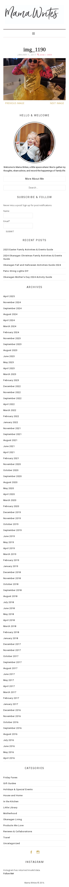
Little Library (10, 807)
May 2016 (8, 752)
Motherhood (10, 813)
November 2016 (12, 716)
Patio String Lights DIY (15, 271)
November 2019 (12, 518)
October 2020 (10, 470)
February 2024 (11, 332)
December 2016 (12, 710)
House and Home (13, 795)
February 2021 (11, 458)
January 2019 (10, 566)
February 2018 (11, 632)
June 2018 (9, 608)
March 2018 (9, 626)
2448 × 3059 (46, 55)
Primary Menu (34, 33)
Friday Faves (10, 777)
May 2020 (8, 488)
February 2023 (11, 380)
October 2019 (10, 524)
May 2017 (8, 680)
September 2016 (12, 728)
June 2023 (9, 356)
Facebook (31, 852)
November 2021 (12, 428)
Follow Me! (8, 873)
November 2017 (12, 650)
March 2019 (9, 554)
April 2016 (9, 758)
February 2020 (11, 506)
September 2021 (12, 434)
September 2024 (12, 308)
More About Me (34, 178)
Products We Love (13, 825)
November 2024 (12, 302)
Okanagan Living (12, 819)
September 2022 (12, 398)
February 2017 (11, 698)
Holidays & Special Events (18, 789)
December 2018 (12, 572)
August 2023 (10, 350)
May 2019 (8, 542)
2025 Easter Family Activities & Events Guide (28, 249)
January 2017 (10, 704)
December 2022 (12, 386)
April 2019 (9, 548)
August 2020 (10, 482)
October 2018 (10, 584)
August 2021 (10, 440)
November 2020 (12, 464)
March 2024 (9, 326)
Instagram (38, 852)
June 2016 (9, 746)
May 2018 (8, 614)
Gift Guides (9, 783)
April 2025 (9, 296)
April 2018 (9, 620)
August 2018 (10, 596)
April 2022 (9, 404)
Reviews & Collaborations (17, 831)
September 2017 (12, 662)
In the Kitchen (11, 801)
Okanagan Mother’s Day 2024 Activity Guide (27, 277)
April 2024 (9, 320)
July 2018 (8, 602)
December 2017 (12, 644)
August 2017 (10, 668)
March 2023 (9, 374)
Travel (6, 837)
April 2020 (9, 494)
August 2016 (10, 734)
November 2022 (12, 392)
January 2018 (10, 638)
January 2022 (10, 422)
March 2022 (9, 410)
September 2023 (12, 344)
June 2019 (9, 536)
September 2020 (12, 476)
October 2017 (10, 656)
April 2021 (9, 452)
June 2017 (9, 674)
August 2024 (10, 314)
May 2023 (8, 362)
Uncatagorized (11, 843)
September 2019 (12, 530)
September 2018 (12, 590)
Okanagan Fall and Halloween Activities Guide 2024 (32, 265)
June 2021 (9, 446)
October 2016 (10, 722)
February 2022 (11, 416)
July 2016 (8, 740)
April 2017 (9, 686)
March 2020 (9, 500)
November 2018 (12, 578)
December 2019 (12, 512)
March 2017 (9, 692)
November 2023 (12, 338)
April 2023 (9, 368)
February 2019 (11, 560)
